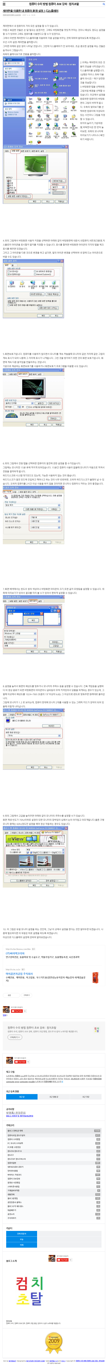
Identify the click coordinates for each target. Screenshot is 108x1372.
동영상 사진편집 (53, 1182)
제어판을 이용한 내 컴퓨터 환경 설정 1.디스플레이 (30, 11)
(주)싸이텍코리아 (15, 953)
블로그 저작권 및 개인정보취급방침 (19, 1116)
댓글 (4, 1015)
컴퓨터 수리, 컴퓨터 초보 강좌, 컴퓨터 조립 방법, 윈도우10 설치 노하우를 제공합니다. (43, 1031)
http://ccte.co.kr (13, 969)
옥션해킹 (87, 1076)
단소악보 (31, 1076)
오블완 (82, 1079)
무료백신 (69, 1076)
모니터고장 (61, 1076)
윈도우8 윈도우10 (53, 1151)
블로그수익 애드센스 (53, 1206)
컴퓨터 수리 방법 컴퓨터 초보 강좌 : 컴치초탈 (54, 4)
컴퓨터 (17, 1076)
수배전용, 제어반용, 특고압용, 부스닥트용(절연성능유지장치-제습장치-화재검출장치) (45, 979)
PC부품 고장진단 (53, 1147)
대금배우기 (53, 1210)
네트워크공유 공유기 (53, 1167)
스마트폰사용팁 (53, 1186)
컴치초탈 (52, 1076)
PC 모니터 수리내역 (53, 1143)
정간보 (60, 1079)
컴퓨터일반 (53, 1163)
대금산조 (30, 1079)
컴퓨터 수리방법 (53, 1139)
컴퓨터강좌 (97, 1079)
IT (62, 1082)
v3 (36, 1076)
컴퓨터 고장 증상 (20, 1079)
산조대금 (89, 1079)
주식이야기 (53, 1218)
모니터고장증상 (43, 1076)
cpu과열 (24, 1076)
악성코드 (67, 1079)
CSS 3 (63, 1361)
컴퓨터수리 (95, 1076)
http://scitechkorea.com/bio (18, 949)
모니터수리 (75, 1079)
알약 (81, 1076)
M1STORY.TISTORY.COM (35, 1361)
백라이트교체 (40, 1079)
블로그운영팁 (53, 1198)
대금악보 (76, 1076)
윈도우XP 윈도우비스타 (53, 1159)
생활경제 (53, 1194)
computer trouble (27, 1082)
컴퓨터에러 (48, 1082)
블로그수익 (57, 1082)
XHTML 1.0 (54, 1361)
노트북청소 (10, 1076)
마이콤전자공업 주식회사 (19, 973)
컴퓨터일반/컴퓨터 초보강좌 (12, 15)
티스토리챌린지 (51, 1079)
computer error (12, 1082)
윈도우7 (53, 1155)
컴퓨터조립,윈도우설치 (53, 1135)
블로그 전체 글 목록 (53, 1131)
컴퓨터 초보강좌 (53, 1178)
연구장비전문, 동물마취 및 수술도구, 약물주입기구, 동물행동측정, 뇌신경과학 (42, 957)
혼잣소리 (53, 1214)
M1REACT (12, 1361)
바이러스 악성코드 (53, 1175)
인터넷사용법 (53, 1171)
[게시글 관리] (17, 995)
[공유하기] (13, 995)
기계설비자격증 (53, 1190)
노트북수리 (39, 1082)
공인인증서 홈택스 (53, 1202)
